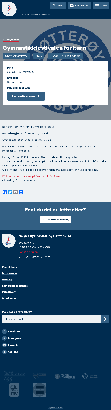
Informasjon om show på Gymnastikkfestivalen (31, 176)
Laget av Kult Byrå (55, 408)
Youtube (13, 352)
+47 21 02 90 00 (28, 252)
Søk (57, 6)
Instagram (14, 338)
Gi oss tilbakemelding (56, 219)
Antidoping (9, 298)
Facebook (14, 331)
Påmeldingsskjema (18, 88)
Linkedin (13, 345)
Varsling (7, 279)
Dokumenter (9, 273)
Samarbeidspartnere (15, 286)
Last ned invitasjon (26, 96)
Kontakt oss (79, 6)
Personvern (9, 292)
